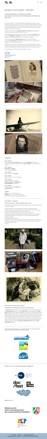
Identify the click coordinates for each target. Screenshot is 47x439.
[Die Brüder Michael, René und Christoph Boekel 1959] (23, 81)
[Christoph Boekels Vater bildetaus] (23, 153)
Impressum (14, 434)
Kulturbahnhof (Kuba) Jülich (10, 55)
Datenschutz (19, 434)
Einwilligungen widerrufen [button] (29, 434)
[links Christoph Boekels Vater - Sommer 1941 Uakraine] (23, 302)
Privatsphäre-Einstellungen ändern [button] (14, 436)
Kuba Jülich (12, 194)
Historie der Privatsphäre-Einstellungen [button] (30, 436)
